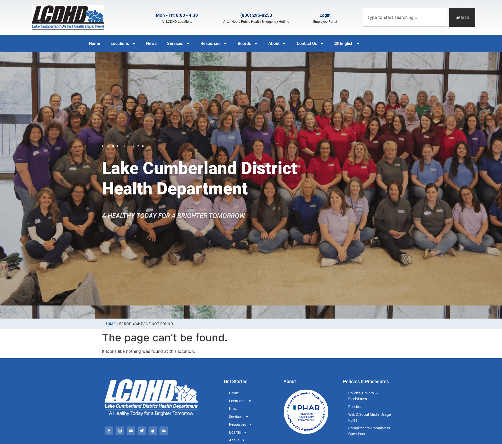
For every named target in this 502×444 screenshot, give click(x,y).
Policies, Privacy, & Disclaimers (363, 396)
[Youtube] (131, 430)
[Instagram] (120, 430)
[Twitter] (142, 430)
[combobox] (405, 17)
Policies (354, 407)
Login (325, 15)
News (151, 43)
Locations (120, 43)
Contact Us (307, 43)
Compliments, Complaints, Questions (369, 431)
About (273, 43)
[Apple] (153, 430)
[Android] (163, 430)
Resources (210, 43)
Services (175, 43)
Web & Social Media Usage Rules (369, 417)
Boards (244, 43)
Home (94, 43)
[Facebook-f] (109, 430)
